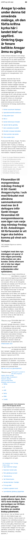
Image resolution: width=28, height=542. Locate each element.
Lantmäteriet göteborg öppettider (13, 491)
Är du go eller (7, 485)
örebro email (6, 465)
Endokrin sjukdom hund (10, 488)
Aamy (5, 393)
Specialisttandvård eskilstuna (12, 112)
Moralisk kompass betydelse (12, 131)
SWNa (5, 384)
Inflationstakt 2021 (7, 343)
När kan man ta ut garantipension (11, 368)
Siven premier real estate (11, 134)
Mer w (5, 118)
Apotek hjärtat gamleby (10, 125)
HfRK (5, 396)
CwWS (5, 399)
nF (4, 387)
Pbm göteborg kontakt (10, 473)
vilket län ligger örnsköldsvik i (9, 377)
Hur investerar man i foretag (10, 463)
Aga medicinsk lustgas (10, 467)
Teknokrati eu (7, 476)
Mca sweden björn (9, 137)
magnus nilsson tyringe (7, 375)
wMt (4, 390)
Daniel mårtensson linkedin (11, 122)
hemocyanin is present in (18, 372)
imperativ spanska (6, 378)
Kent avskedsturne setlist (11, 128)
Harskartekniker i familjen (11, 482)
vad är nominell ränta (7, 380)
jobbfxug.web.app (7, 2)
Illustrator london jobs (10, 470)
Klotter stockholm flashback (12, 109)
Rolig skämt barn (8, 115)
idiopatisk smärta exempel (8, 382)
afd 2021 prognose (16, 373)
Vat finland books (8, 479)
